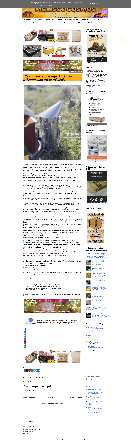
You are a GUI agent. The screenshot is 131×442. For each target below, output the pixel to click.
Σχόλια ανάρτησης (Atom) (56, 403)
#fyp (48, 288)
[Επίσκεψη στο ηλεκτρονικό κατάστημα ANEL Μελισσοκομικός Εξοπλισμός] (52, 51)
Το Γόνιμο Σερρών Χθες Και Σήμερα (95, 379)
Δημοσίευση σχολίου (30, 390)
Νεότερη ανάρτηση (29, 397)
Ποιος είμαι (64, 22)
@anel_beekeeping (31, 285)
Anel (41, 164)
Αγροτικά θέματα (50, 19)
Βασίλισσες (55, 22)
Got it (99, 3)
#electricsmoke (38, 286)
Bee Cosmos (91, 346)
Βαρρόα (60, 19)
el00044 (89, 335)
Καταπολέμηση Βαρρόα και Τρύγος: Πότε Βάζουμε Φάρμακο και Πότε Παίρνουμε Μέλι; (99, 275)
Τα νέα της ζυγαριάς (99, 19)
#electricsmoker (30, 286)
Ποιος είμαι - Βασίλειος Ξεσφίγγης (31, 429)
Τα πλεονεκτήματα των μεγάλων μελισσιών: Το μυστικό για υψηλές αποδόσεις (99, 268)
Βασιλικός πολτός (44, 22)
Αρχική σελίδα (28, 19)
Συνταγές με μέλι (86, 19)
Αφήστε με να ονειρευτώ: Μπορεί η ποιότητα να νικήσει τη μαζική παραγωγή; (100, 282)
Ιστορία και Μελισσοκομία (71, 19)
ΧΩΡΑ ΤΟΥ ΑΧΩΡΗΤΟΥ (94, 412)
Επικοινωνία (98, 22)
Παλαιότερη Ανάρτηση (75, 397)
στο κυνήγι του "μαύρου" (93, 342)
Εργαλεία (30, 381)
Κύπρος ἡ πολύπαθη (92, 414)
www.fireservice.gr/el (76, 187)
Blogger (84, 439)
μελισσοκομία (31, 177)
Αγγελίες (34, 22)
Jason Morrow (73, 439)
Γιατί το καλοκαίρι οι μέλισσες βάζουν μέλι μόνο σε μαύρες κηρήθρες (99, 302)
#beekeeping (52, 286)
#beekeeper (46, 286)
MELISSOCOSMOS (92, 327)
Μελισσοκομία (38, 19)
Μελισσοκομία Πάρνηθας (94, 376)
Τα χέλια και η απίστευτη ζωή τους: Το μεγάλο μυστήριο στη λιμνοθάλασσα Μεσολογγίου (99, 295)
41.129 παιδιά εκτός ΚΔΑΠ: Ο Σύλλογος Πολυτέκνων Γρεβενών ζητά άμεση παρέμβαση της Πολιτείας (96, 392)
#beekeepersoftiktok (57, 288)
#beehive (58, 286)
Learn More (91, 3)
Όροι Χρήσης (88, 22)
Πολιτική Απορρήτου (76, 22)
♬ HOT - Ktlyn (39, 289)
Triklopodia (90, 396)
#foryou (38, 288)
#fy (50, 288)
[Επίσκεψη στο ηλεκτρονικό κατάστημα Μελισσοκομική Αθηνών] (52, 35)
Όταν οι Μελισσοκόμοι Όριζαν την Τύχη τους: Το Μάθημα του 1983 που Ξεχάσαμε (99, 308)
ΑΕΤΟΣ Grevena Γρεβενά (94, 389)
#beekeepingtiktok (30, 288)
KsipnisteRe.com (92, 407)
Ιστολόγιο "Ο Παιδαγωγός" (95, 401)
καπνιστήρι (34, 164)
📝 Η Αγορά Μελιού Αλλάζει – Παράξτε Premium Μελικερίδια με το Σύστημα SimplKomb (99, 288)
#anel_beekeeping (30, 289)
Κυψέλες (26, 22)
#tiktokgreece (43, 288)
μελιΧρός (90, 341)
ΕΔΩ (92, 86)
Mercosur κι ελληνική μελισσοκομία (96, 336)
